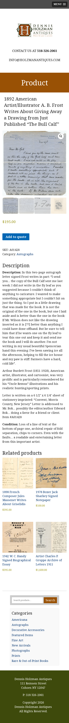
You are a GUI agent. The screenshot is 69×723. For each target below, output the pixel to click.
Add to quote (15, 237)
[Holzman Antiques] (34, 30)
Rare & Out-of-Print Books (30, 661)
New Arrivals (21, 645)
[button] (61, 136)
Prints (16, 656)
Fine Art (17, 640)
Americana (19, 620)
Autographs (25, 254)
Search (50, 600)
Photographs (21, 650)
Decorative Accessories (28, 630)
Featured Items (22, 635)
